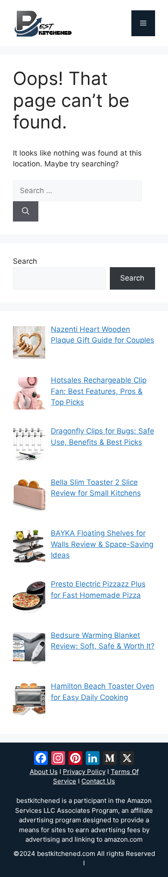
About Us (44, 772)
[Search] (25, 211)
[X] (127, 759)
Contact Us (98, 781)
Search (25, 261)
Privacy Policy (84, 772)
